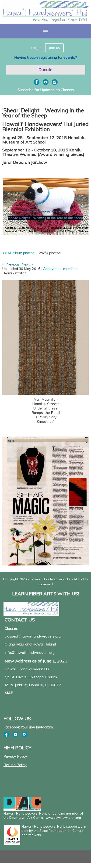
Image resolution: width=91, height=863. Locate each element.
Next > (27, 264)
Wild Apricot (50, 857)
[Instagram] (55, 82)
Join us (54, 47)
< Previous (11, 264)
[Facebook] (36, 82)
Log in (36, 47)
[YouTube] (46, 82)
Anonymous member (60, 268)
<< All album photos (18, 253)
